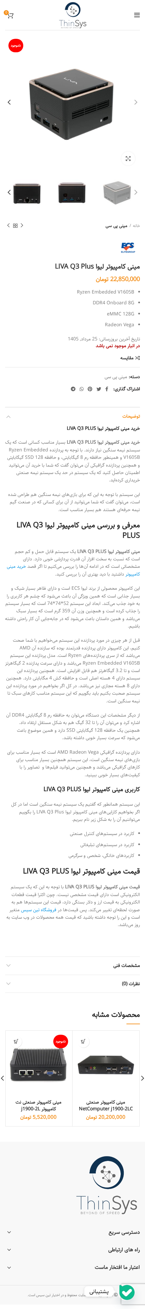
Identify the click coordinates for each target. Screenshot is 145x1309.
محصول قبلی (22, 225)
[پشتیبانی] (126, 1291)
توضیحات (131, 416)
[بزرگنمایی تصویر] (128, 158)
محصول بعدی (8, 225)
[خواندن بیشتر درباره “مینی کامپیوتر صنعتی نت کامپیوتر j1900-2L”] (16, 1042)
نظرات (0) (131, 983)
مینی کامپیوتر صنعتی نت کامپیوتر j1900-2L (38, 1105)
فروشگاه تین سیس (38, 910)
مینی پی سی (116, 226)
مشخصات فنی (126, 965)
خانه (136, 226)
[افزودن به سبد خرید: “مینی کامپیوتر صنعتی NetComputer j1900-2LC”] (83, 1042)
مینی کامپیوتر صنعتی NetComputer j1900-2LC (106, 1105)
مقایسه (127, 358)
